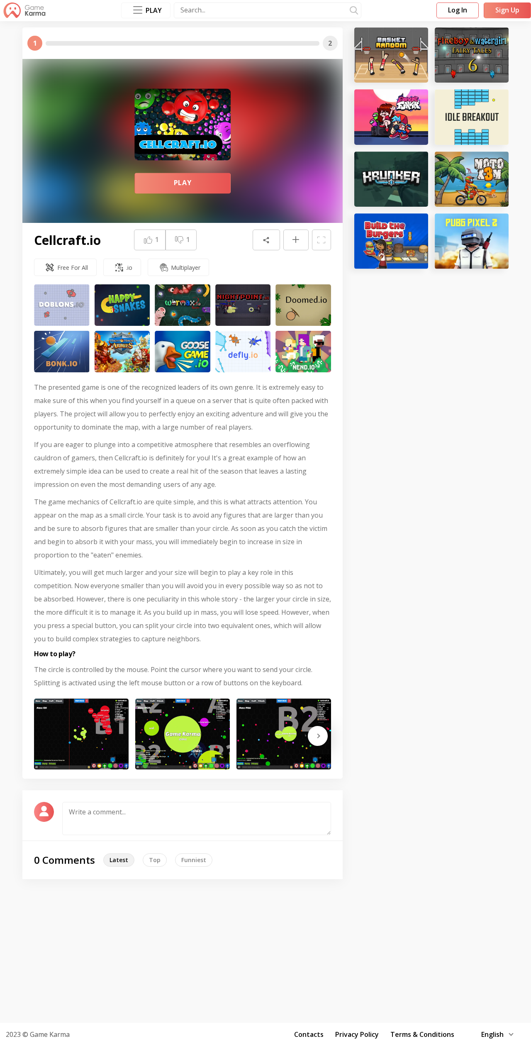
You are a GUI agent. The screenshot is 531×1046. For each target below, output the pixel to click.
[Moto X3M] (472, 179)
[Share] (266, 240)
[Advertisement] (265, 950)
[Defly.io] (243, 351)
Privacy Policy (357, 1034)
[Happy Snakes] (122, 305)
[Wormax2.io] (182, 305)
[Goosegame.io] (182, 351)
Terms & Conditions (422, 1034)
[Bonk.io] (62, 351)
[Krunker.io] (391, 179)
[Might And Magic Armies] (122, 351)
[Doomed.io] (303, 305)
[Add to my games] (295, 240)
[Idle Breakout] (472, 116)
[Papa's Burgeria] (391, 241)
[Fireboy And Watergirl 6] (472, 55)
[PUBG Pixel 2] (472, 241)
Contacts (309, 1034)
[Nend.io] (303, 351)
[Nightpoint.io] (243, 305)
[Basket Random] (391, 55)
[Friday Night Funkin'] (391, 116)
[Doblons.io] (62, 305)
